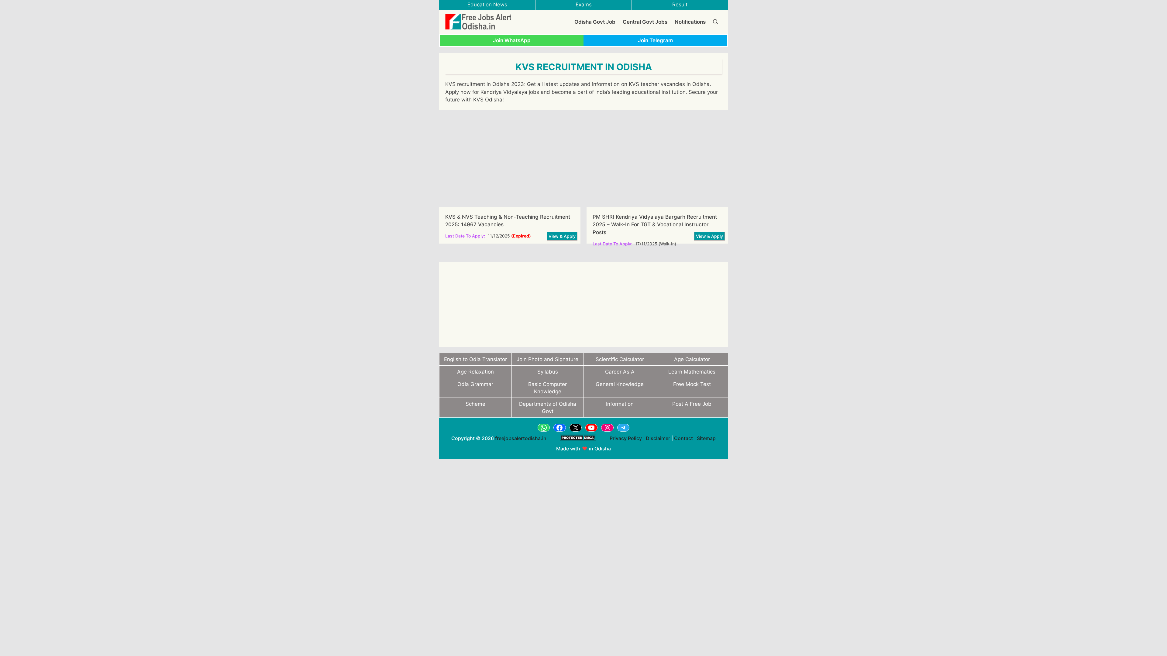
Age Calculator (692, 359)
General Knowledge (620, 384)
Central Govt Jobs (645, 22)
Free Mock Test (692, 384)
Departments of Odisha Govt (547, 407)
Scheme (475, 404)
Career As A (620, 372)
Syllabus (547, 372)
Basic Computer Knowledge (547, 388)
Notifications (690, 22)
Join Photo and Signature (547, 359)
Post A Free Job (691, 404)
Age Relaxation (475, 372)
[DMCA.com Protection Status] (578, 444)
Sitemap (706, 438)
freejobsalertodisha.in (520, 438)
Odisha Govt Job (594, 22)
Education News (487, 5)
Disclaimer (658, 438)
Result (679, 5)
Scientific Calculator (620, 359)
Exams (584, 5)
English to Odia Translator (475, 359)
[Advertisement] (583, 158)
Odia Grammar (475, 384)
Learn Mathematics (691, 372)
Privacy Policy (626, 438)
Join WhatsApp (512, 40)
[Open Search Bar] (715, 22)
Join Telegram (655, 40)
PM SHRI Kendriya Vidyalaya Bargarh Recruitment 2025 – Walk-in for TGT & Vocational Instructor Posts (655, 224)
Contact (683, 438)
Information (620, 404)
